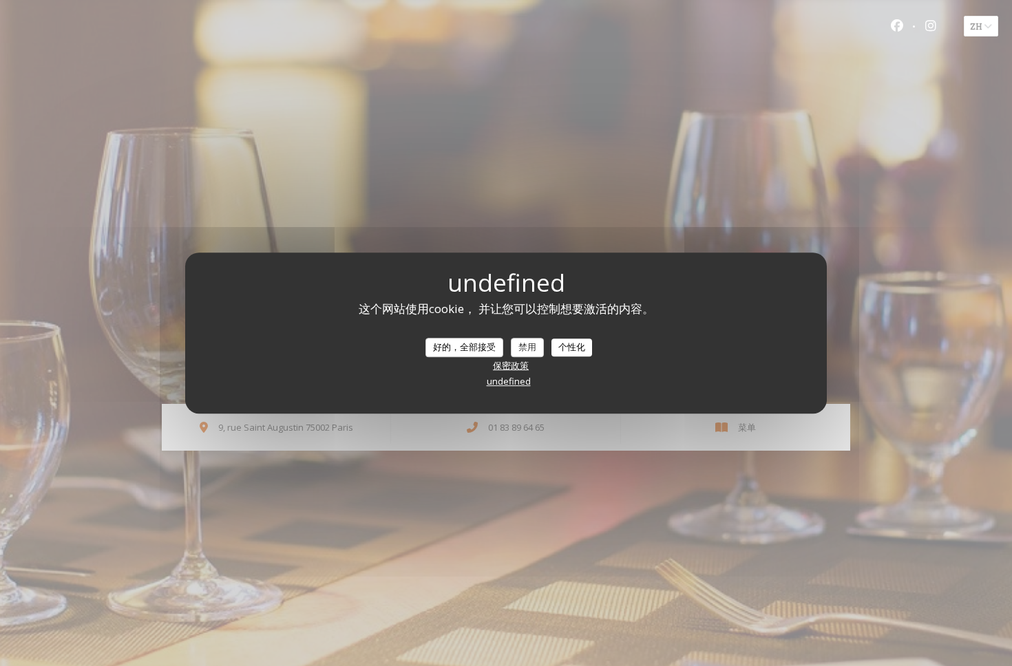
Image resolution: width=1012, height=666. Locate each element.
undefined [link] (509, 381)
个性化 (571, 347)
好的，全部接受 (464, 347)
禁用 (527, 347)
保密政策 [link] (511, 365)
